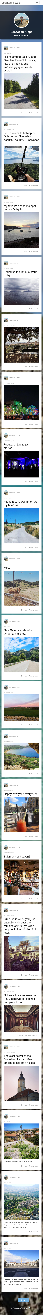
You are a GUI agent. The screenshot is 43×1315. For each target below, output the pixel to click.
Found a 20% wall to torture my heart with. (20, 503)
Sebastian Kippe (21, 32)
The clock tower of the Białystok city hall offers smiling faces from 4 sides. (20, 1059)
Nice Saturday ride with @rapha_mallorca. (18, 631)
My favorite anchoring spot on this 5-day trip (20, 207)
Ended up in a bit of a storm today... (20, 273)
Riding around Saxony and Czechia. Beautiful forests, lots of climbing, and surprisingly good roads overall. (20, 63)
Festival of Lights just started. (16, 446)
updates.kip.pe (11, 2)
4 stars (24, 1232)
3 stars (24, 1289)
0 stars (24, 113)
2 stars (24, 1105)
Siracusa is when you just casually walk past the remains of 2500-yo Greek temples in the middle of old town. (20, 925)
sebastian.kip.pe (22, 35)
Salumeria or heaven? (17, 856)
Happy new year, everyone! (20, 794)
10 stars (20, 1036)
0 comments (34, 113)
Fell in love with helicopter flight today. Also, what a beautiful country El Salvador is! (21, 138)
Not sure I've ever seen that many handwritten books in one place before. (20, 998)
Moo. (7, 567)
